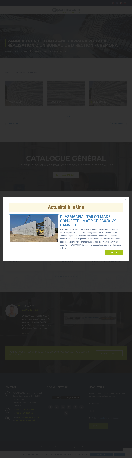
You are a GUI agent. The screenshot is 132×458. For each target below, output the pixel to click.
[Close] (126, 200)
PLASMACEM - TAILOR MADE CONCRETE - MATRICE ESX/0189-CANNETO (89, 220)
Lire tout (114, 252)
